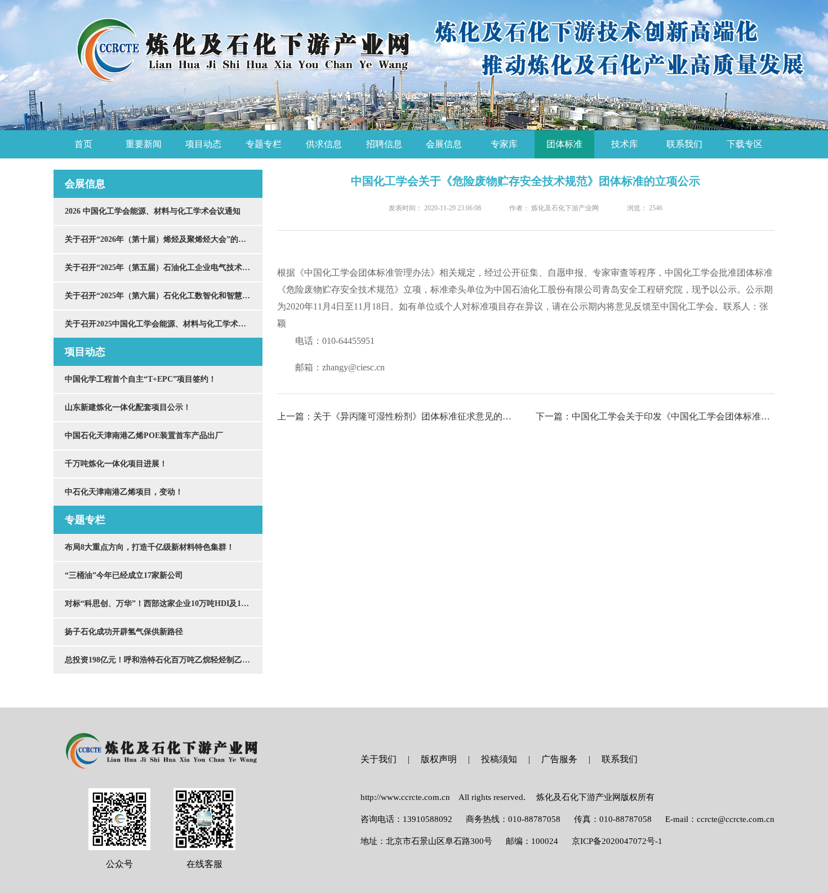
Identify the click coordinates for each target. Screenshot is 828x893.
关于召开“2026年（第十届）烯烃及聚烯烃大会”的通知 (159, 239)
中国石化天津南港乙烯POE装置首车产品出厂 (144, 435)
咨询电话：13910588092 (406, 819)
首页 (83, 144)
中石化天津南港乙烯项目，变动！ (124, 492)
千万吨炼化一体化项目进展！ (116, 463)
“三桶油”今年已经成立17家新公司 (124, 575)
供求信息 (324, 144)
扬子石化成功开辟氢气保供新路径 (124, 631)
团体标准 (564, 144)
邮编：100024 (532, 841)
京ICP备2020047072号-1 (617, 841)
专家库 (504, 144)
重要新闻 (144, 144)
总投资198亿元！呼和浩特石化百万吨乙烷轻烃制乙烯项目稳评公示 (163, 660)
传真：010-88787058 (613, 819)
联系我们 (684, 144)
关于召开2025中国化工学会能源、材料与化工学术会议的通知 (163, 324)
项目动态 (203, 144)
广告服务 (559, 759)
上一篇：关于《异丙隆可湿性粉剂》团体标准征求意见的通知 (396, 416)
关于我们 (378, 759)
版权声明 (439, 759)
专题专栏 (264, 144)
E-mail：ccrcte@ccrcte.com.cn (719, 819)
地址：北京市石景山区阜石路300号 (426, 841)
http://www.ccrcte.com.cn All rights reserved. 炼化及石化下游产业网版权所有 (507, 797)
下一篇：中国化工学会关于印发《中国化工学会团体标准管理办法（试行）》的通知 (655, 416)
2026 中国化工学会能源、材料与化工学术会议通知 (153, 211)
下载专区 (745, 144)
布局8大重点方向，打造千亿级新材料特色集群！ (149, 547)
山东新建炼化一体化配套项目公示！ (128, 407)
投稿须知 (499, 759)
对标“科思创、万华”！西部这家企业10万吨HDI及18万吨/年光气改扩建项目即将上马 (163, 603)
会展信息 (444, 144)
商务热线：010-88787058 (513, 819)
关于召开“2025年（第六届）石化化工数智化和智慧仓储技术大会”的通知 (163, 295)
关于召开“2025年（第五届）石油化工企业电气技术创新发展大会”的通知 (163, 267)
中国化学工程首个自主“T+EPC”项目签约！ (140, 379)
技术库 (624, 144)
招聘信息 (384, 144)
